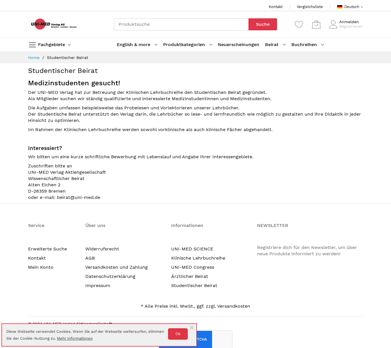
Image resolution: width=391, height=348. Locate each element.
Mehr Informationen (75, 338)
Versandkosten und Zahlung (116, 267)
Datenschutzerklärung (110, 276)
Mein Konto (41, 267)
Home (34, 57)
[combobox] (181, 24)
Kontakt (276, 7)
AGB (90, 258)
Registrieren (351, 26)
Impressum (97, 285)
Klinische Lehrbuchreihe (198, 258)
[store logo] (52, 24)
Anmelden (349, 21)
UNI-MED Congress (192, 267)
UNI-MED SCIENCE (192, 249)
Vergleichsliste (310, 7)
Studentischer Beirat (194, 285)
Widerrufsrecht (102, 249)
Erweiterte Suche (47, 249)
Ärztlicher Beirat (189, 276)
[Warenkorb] (316, 24)
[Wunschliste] (299, 24)
